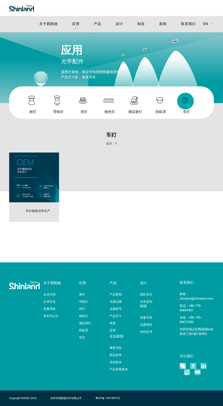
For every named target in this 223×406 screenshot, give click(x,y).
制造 (143, 306)
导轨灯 (83, 302)
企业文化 (49, 302)
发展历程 (49, 309)
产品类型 (116, 294)
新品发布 (116, 355)
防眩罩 (83, 330)
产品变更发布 (119, 369)
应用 (82, 283)
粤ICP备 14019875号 (107, 398)
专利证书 (146, 332)
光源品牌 (116, 302)
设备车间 (146, 317)
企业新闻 (116, 336)
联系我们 (187, 283)
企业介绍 (49, 294)
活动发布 (116, 362)
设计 (143, 283)
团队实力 (146, 294)
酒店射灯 (85, 323)
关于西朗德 (52, 283)
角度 (113, 323)
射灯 (82, 294)
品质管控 (146, 325)
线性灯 (83, 316)
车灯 (82, 337)
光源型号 (116, 309)
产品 (113, 283)
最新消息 (116, 348)
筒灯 (82, 309)
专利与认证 (51, 316)
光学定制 (146, 302)
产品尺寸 (116, 316)
